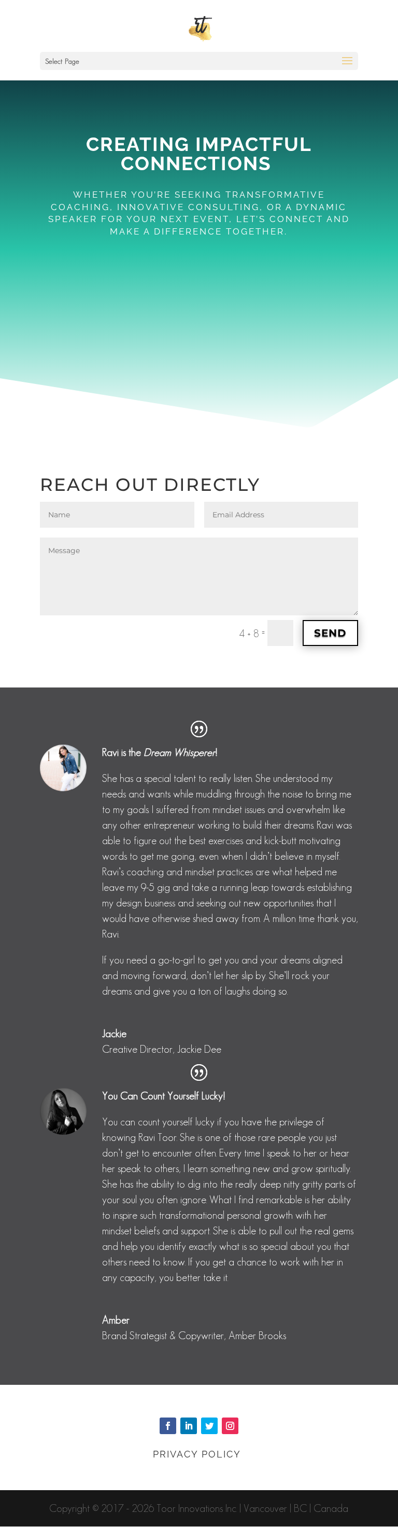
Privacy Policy (199, 1454)
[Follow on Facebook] (168, 1426)
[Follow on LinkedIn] (188, 1426)
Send (330, 633)
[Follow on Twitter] (209, 1426)
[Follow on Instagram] (230, 1426)
